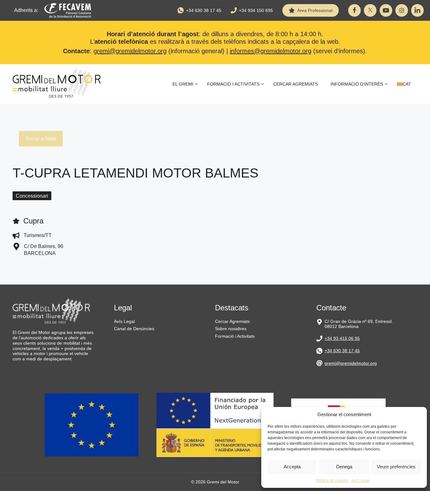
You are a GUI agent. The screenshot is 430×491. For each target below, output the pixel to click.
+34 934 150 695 (256, 10)
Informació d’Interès (357, 84)
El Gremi (183, 84)
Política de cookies (332, 480)
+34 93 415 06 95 (342, 338)
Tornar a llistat (40, 138)
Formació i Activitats (233, 84)
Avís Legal (360, 480)
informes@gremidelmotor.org (270, 51)
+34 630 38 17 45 (203, 10)
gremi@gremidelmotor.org (130, 51)
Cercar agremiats (295, 84)
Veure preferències (396, 466)
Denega (344, 466)
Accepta (292, 466)
